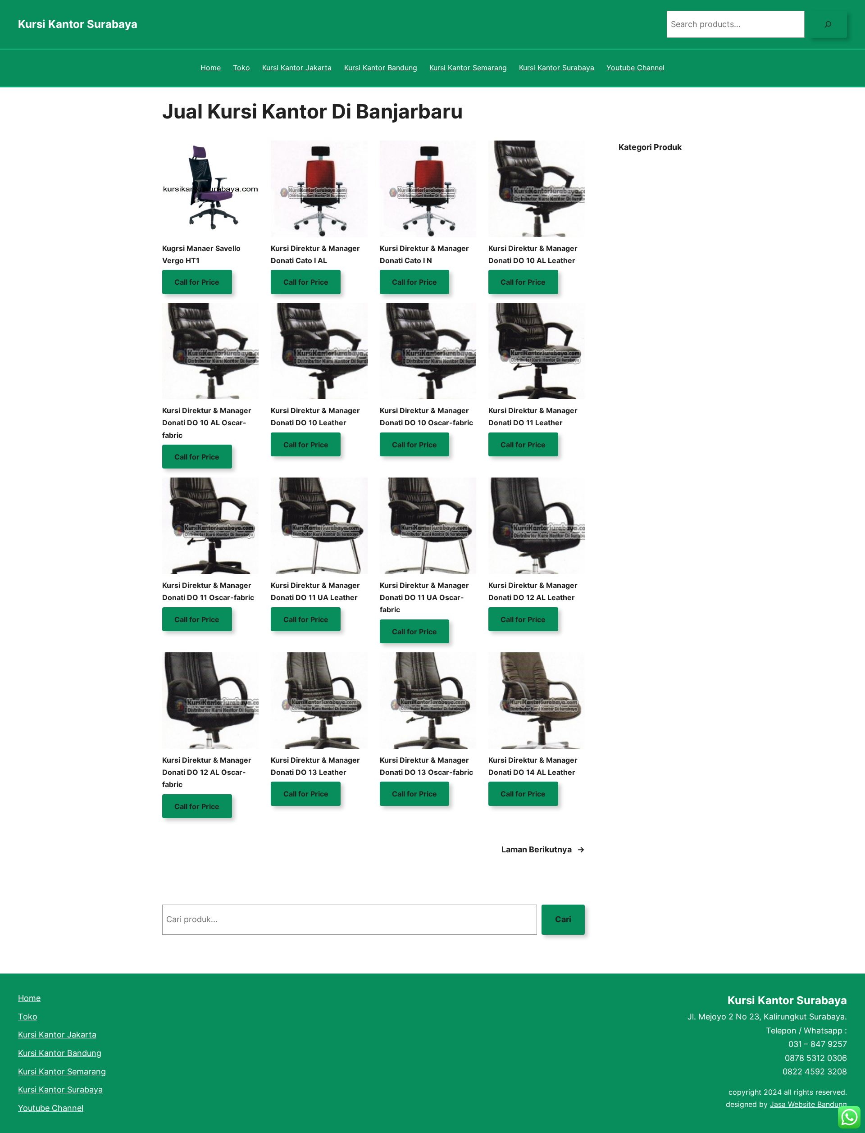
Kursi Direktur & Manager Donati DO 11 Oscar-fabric (208, 591)
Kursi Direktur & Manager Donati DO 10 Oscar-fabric (426, 416)
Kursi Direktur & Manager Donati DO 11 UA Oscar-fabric (424, 597)
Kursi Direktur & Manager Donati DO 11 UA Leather (315, 591)
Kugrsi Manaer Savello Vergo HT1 (201, 254)
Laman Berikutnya (543, 849)
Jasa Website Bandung (808, 1104)
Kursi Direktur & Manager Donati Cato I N (424, 254)
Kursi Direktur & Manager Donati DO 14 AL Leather (533, 766)
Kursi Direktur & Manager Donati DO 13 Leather (315, 766)
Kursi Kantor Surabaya (77, 24)
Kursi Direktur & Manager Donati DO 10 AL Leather (533, 254)
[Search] (828, 24)
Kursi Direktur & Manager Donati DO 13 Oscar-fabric (426, 766)
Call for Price (196, 282)
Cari (563, 919)
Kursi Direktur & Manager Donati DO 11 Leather (533, 416)
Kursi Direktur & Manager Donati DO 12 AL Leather (533, 591)
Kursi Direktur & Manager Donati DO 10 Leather (315, 416)
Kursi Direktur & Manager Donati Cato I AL (315, 254)
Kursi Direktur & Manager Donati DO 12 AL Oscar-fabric (206, 772)
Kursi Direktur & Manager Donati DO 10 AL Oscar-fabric (206, 422)
